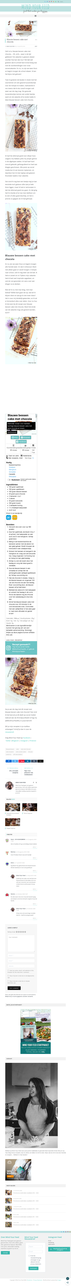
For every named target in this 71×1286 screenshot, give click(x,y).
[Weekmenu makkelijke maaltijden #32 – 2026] (8, 1208)
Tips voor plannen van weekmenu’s (28, 772)
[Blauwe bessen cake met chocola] (21, 29)
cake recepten (10, 752)
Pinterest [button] (26, 437)
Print (16, 437)
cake (17, 749)
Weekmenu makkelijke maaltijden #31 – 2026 (25, 1217)
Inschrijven (33, 1268)
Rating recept (11, 932)
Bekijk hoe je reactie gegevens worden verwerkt (19, 996)
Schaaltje (12, 472)
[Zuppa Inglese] (12, 822)
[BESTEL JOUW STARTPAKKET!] (35, 1031)
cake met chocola (25, 749)
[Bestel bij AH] (8, 517)
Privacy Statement (37, 1280)
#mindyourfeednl (18, 651)
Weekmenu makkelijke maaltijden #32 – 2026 (26, 1209)
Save (22, 761)
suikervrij (8, 754)
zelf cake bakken (17, 754)
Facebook (22, 442)
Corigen (59, 1280)
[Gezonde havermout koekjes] (12, 807)
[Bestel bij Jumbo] (14, 517)
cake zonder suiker (21, 752)
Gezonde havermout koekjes (12, 814)
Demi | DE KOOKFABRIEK (18, 839)
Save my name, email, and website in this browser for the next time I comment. (21, 971)
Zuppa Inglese (10, 828)
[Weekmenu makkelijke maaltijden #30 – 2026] (8, 1224)
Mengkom (12, 469)
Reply (34, 847)
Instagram (24, 741)
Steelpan (12, 467)
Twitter (8, 741)
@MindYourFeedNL (19, 649)
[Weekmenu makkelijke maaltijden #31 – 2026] (8, 1216)
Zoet (36, 46)
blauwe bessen (10, 749)
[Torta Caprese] (29, 807)
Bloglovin (15, 741)
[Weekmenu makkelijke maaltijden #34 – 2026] (8, 1192)
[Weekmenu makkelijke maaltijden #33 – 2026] (8, 1200)
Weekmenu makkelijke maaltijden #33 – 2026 (26, 1201)
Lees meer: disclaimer (14, 640)
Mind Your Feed (10, 46)
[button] (35, 15)
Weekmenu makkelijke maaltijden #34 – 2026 (26, 1193)
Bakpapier (12, 476)
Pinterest (33, 741)
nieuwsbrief (9, 732)
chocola (30, 752)
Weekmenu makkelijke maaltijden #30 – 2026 (26, 1225)
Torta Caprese (28, 813)
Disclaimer (29, 1280)
